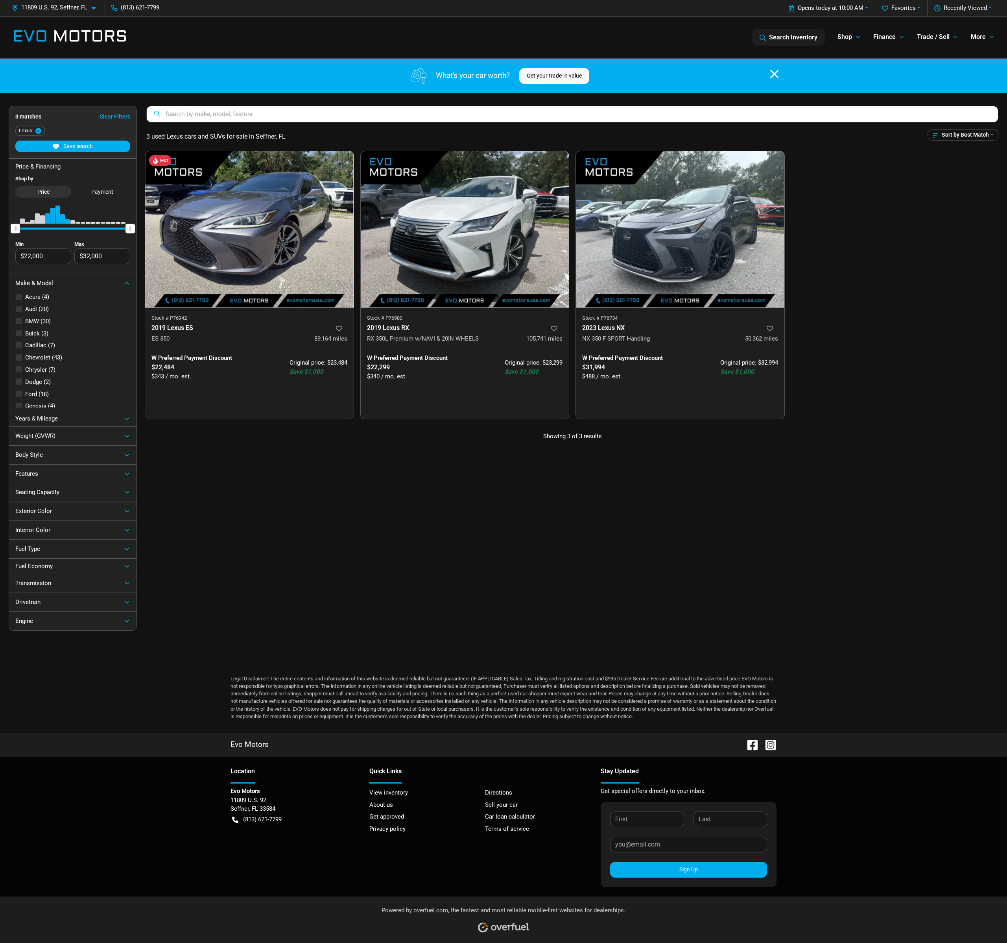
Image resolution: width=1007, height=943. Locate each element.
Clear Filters (115, 116)
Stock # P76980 (384, 318)
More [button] (978, 37)
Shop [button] (844, 37)
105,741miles (544, 338)
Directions (498, 792)
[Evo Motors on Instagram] (767, 744)
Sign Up (688, 869)
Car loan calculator (510, 816)
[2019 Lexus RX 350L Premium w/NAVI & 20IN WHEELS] (465, 229)
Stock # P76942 (169, 318)
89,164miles (330, 338)
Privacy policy (387, 828)
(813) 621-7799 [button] (140, 7)
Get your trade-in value (554, 75)
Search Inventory (793, 37)
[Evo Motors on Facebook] (749, 744)
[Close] (774, 74)
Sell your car (501, 804)
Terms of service (507, 828)
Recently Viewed (965, 7)
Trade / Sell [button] (933, 37)
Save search (77, 146)
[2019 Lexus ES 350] (249, 229)
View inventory (388, 792)
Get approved (386, 816)
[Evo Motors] (70, 37)
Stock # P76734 (600, 318)
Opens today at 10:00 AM (830, 7)
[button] (57, 7)
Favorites (903, 7)
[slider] (15, 228)
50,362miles (761, 338)
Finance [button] (884, 37)
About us (381, 804)
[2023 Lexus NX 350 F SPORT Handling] (680, 229)
